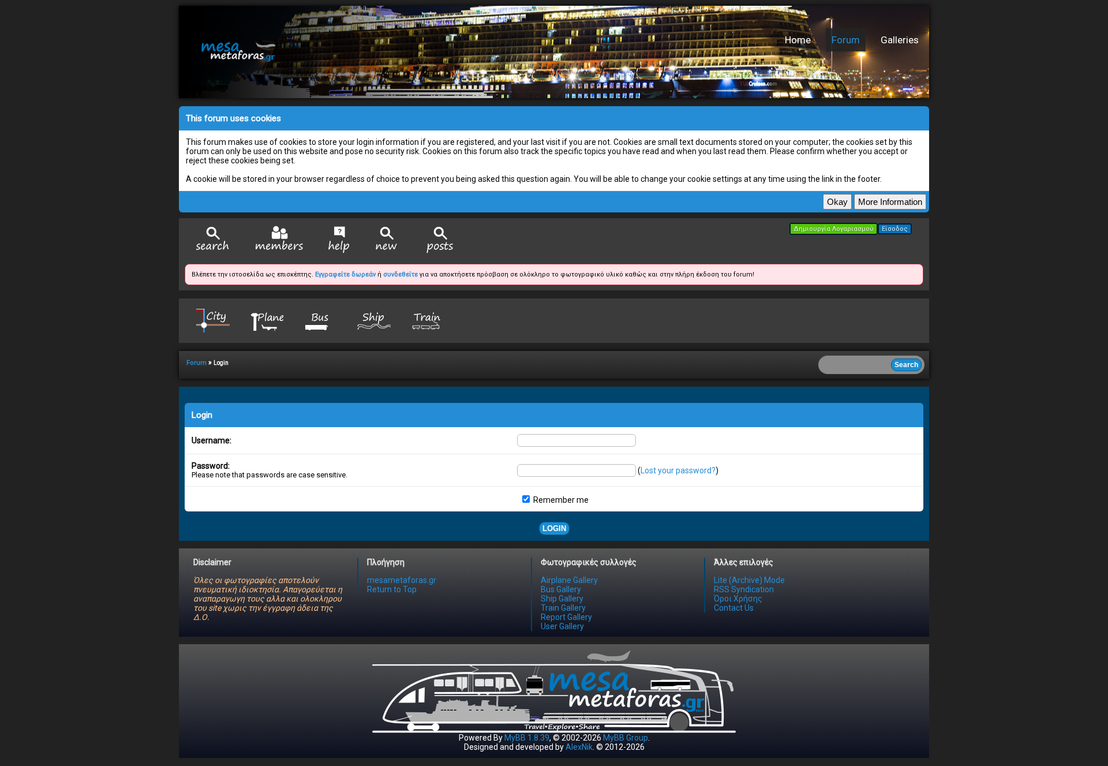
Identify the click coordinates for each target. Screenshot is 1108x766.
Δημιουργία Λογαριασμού (833, 229)
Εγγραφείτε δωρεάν (345, 274)
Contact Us (734, 607)
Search (213, 239)
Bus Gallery (561, 589)
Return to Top (392, 589)
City (213, 320)
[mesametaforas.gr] (360, 52)
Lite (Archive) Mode (749, 580)
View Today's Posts (440, 239)
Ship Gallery (562, 598)
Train (427, 320)
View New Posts (386, 239)
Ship (374, 320)
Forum (846, 40)
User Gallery (562, 626)
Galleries (900, 40)
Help (339, 239)
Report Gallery (566, 617)
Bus (320, 320)
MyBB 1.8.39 (526, 737)
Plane (266, 320)
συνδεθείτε (400, 274)
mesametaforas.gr (401, 580)
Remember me (560, 500)
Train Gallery (563, 607)
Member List (279, 239)
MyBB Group (625, 737)
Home (798, 40)
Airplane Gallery (569, 580)
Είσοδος (895, 229)
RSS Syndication (744, 589)
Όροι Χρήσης (738, 598)
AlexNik (579, 747)
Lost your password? (678, 470)
